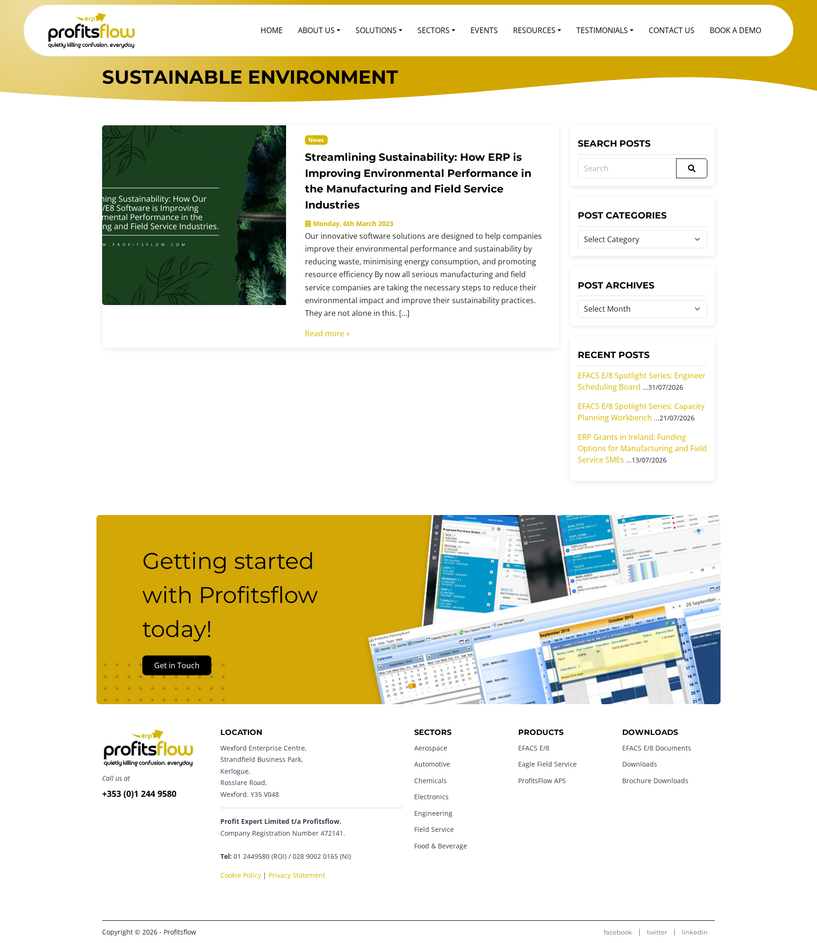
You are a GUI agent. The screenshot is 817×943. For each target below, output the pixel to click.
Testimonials (602, 30)
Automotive (432, 764)
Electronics (431, 796)
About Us (316, 30)
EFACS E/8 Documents (656, 747)
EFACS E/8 (533, 747)
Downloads (639, 764)
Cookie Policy (240, 875)
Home (272, 30)
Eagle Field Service (547, 764)
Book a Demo (735, 30)
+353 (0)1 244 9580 (139, 793)
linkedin (695, 932)
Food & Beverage (440, 845)
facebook (618, 932)
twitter (657, 932)
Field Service (434, 829)
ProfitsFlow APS (542, 780)
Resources (534, 30)
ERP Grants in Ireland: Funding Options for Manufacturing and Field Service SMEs (642, 448)
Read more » (327, 333)
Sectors (433, 30)
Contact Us (672, 30)
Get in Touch (177, 665)
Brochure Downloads (655, 780)
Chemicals (430, 780)
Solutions (376, 30)
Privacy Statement (297, 875)
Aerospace (430, 747)
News (316, 140)
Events (484, 30)
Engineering (433, 813)
